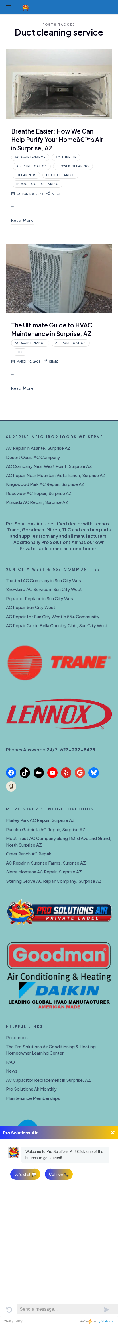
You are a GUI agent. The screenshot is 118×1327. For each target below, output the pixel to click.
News (11, 1070)
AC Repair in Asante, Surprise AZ (38, 448)
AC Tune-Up (65, 157)
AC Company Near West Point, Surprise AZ (49, 466)
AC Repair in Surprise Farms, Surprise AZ (46, 862)
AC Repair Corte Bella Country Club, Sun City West (57, 625)
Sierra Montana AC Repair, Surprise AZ (44, 871)
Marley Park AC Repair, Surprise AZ (40, 820)
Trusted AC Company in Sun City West (44, 580)
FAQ (10, 1062)
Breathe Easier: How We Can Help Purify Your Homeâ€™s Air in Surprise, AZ (57, 139)
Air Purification (31, 166)
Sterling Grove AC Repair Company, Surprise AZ (54, 881)
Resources (17, 1037)
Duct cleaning (60, 175)
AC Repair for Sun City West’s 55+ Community (52, 616)
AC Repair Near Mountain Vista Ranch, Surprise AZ (55, 475)
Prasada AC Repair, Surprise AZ (37, 502)
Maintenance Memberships (33, 1098)
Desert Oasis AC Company (33, 457)
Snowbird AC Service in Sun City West (44, 589)
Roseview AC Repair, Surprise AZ (39, 493)
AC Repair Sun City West (30, 607)
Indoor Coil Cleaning (37, 184)
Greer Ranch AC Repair (28, 853)
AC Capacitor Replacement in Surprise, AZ (48, 1080)
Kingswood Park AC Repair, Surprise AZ (45, 484)
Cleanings (26, 175)
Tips (20, 352)
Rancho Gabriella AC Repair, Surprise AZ (45, 829)
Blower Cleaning (73, 166)
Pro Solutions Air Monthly (31, 1089)
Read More (22, 220)
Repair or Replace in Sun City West (40, 598)
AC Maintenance (30, 157)
